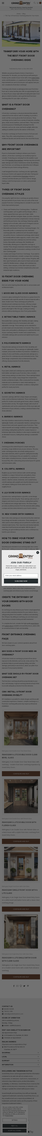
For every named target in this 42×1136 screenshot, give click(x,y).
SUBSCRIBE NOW (21, 581)
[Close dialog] (37, 552)
